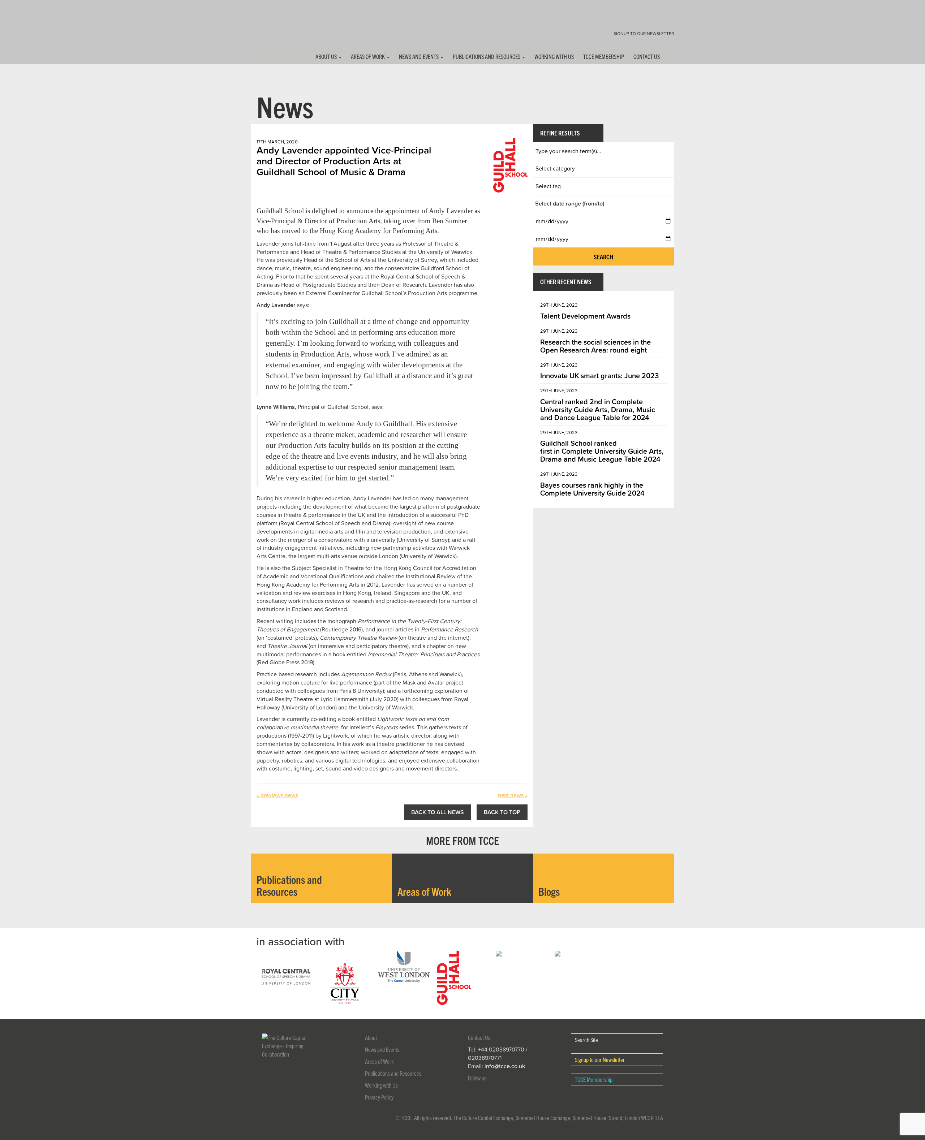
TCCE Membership (603, 56)
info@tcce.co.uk (505, 1066)
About (371, 1037)
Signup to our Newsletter (644, 33)
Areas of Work (368, 56)
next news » (513, 795)
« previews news (277, 795)
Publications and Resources (487, 56)
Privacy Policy (379, 1097)
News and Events (419, 56)
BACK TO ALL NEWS (437, 812)
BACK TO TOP (502, 812)
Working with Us (554, 56)
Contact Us (646, 56)
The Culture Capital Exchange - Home (274, 30)
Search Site (586, 1039)
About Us (326, 56)
